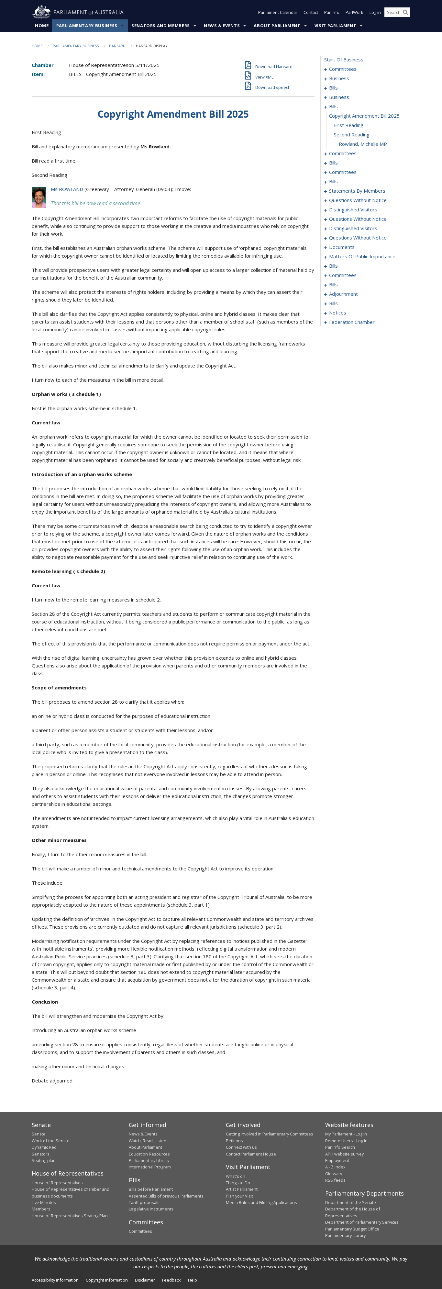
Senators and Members (160, 25)
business (339, 78)
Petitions (234, 1141)
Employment (337, 1160)
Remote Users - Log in (346, 1141)
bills (333, 87)
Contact (311, 12)
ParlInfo (331, 12)
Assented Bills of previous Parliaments (166, 1196)
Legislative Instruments (151, 1209)
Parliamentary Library (149, 1160)
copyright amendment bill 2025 (364, 115)
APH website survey (344, 1154)
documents (342, 247)
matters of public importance (362, 256)
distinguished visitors (353, 209)
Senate (39, 1134)
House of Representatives (57, 1183)
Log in (375, 12)
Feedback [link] (171, 1280)
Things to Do (238, 1183)
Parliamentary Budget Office (352, 1229)
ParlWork (354, 12)
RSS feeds (335, 1180)
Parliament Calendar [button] (277, 12)
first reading (348, 125)
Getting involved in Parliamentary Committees (269, 1134)
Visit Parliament (335, 25)
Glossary (333, 1174)
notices (337, 312)
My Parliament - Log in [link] (346, 1134)
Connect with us (241, 1147)
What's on (235, 1176)
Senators (41, 1154)
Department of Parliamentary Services (362, 1222)
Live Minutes (44, 1202)
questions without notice (358, 200)
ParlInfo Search (340, 1147)
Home (42, 25)
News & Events (222, 25)
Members (41, 1209)
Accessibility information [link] (55, 1280)
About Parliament (277, 25)
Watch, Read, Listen (147, 1141)
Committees (140, 1231)
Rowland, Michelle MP (363, 144)
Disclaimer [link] (145, 1280)
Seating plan (44, 1160)
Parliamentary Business (86, 25)
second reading (352, 134)
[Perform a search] (405, 12)
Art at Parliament (242, 1189)
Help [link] (192, 1280)
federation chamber (352, 322)
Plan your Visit (239, 1196)
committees (343, 69)
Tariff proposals (144, 1202)
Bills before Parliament (151, 1189)
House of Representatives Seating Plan (70, 1216)
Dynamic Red (44, 1147)
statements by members (357, 190)
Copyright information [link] (107, 1280)
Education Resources (149, 1154)
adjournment (343, 294)
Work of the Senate (51, 1141)
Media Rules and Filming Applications (261, 1202)
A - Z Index (335, 1167)
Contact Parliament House (251, 1154)
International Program (150, 1167)
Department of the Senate (350, 1202)
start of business (343, 59)
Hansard (117, 45)
